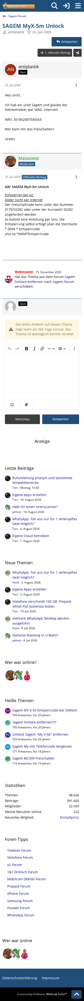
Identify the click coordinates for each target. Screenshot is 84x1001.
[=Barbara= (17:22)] (27, 675)
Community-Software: (42, 994)
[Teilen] (77, 53)
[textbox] (42, 376)
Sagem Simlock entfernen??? (34, 722)
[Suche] (54, 6)
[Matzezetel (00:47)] (10, 675)
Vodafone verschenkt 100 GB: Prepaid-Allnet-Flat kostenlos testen (42, 604)
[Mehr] (76, 85)
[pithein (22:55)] (18, 675)
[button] (12, 405)
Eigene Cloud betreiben (30, 536)
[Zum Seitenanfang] (76, 994)
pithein (16, 512)
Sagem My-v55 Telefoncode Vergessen (42, 746)
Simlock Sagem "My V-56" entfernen (40, 734)
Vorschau (22, 419)
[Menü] (78, 6)
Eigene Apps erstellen (29, 495)
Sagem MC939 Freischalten (33, 758)
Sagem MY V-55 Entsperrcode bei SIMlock (44, 710)
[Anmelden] (66, 6)
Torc (15, 488)
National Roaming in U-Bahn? (35, 635)
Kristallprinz (69, 817)
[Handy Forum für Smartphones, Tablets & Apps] (18, 6)
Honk (15, 582)
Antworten (60, 419)
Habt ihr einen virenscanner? (35, 506)
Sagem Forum (63, 281)
